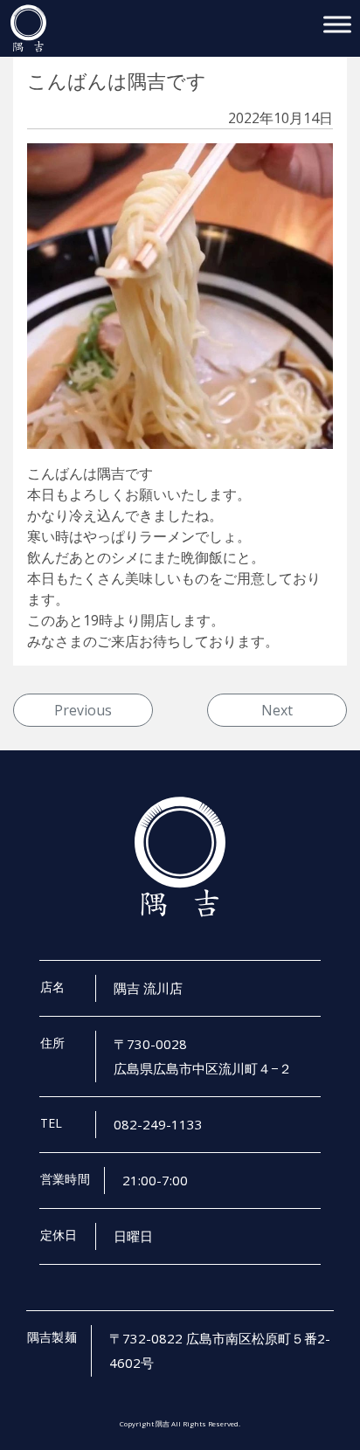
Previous (83, 710)
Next (277, 710)
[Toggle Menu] (337, 24)
